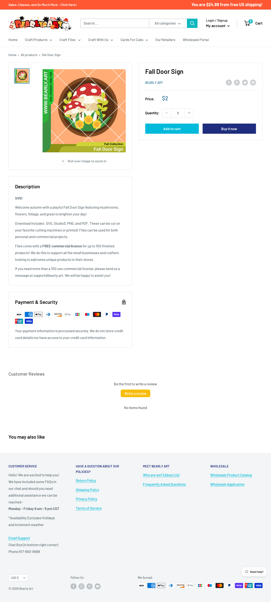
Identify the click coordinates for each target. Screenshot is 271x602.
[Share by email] (253, 82)
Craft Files (67, 39)
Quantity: (152, 113)
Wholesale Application (227, 484)
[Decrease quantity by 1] (166, 112)
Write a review (135, 393)
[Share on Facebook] (229, 82)
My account (216, 25)
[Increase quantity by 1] (189, 112)
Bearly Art (154, 82)
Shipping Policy (87, 490)
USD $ (15, 578)
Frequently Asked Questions (164, 484)
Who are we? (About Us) (161, 475)
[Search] (192, 23)
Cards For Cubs (131, 39)
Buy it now (229, 128)
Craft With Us (98, 39)
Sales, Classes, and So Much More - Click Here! (42, 5)
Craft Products (36, 39)
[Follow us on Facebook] (73, 586)
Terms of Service (89, 508)
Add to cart (172, 128)
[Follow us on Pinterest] (90, 586)
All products (29, 55)
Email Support (19, 538)
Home (13, 39)
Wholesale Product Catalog (231, 475)
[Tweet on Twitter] (245, 82)
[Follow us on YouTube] (98, 586)
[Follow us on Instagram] (81, 586)
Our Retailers (165, 39)
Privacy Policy (86, 499)
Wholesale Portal (196, 39)
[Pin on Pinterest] (237, 82)
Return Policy (86, 480)
